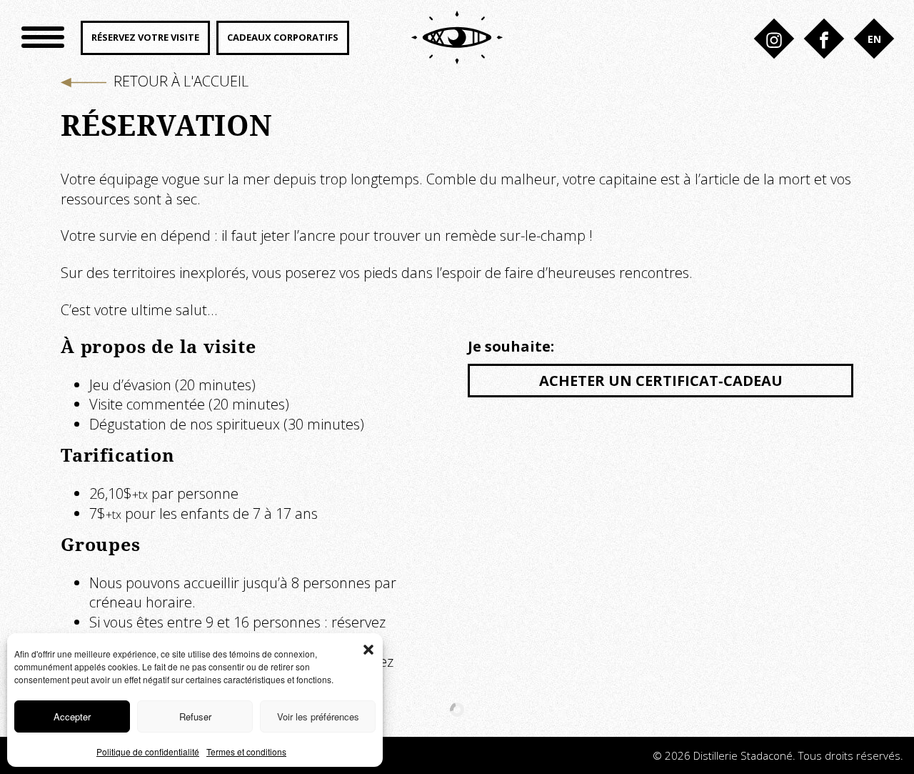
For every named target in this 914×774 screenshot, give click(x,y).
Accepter (72, 716)
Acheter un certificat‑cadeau (661, 380)
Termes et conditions (246, 751)
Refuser (195, 716)
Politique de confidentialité (147, 751)
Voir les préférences (318, 716)
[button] (368, 647)
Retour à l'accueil (181, 81)
